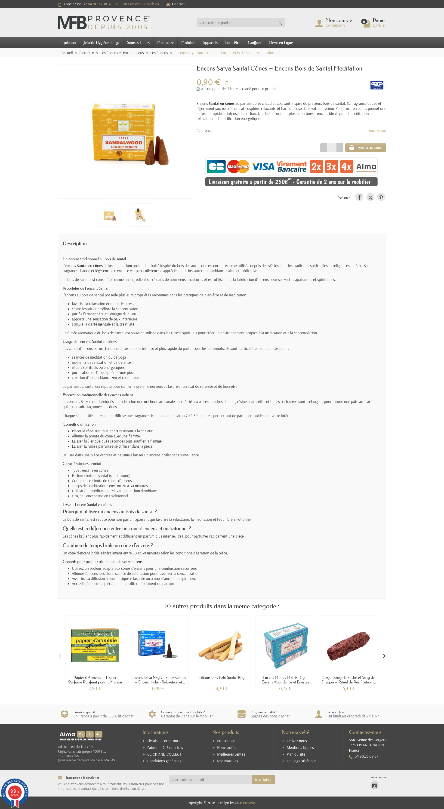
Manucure (165, 42)
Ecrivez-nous (297, 740)
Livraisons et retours (163, 740)
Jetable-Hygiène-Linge (101, 42)
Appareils (210, 42)
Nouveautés (226, 747)
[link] (359, 197)
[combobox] (236, 22)
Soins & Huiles (138, 42)
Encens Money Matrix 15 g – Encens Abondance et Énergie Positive (285, 682)
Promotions (226, 740)
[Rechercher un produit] (280, 22)
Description (75, 243)
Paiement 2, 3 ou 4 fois (165, 747)
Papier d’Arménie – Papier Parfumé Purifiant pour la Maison (95, 679)
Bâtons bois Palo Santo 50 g (221, 677)
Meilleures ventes (231, 754)
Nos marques (227, 760)
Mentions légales (300, 747)
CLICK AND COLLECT (164, 754)
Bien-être (232, 42)
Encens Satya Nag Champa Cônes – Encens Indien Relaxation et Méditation (158, 682)
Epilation (69, 42)
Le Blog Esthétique (302, 760)
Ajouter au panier (370, 147)
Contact (178, 3)
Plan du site (296, 754)
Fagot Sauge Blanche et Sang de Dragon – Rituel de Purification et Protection (348, 682)
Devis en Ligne (281, 42)
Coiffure (255, 42)
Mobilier (188, 42)
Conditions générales (164, 760)
